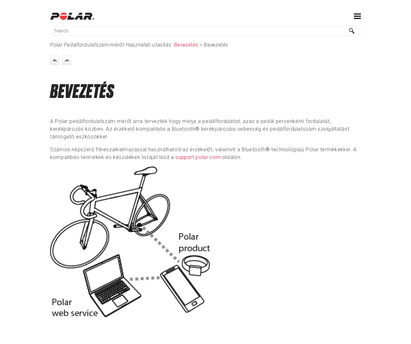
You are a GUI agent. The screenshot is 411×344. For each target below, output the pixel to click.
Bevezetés (186, 45)
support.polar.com (198, 157)
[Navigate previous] (54, 60)
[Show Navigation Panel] (357, 16)
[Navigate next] (66, 60)
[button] (352, 31)
